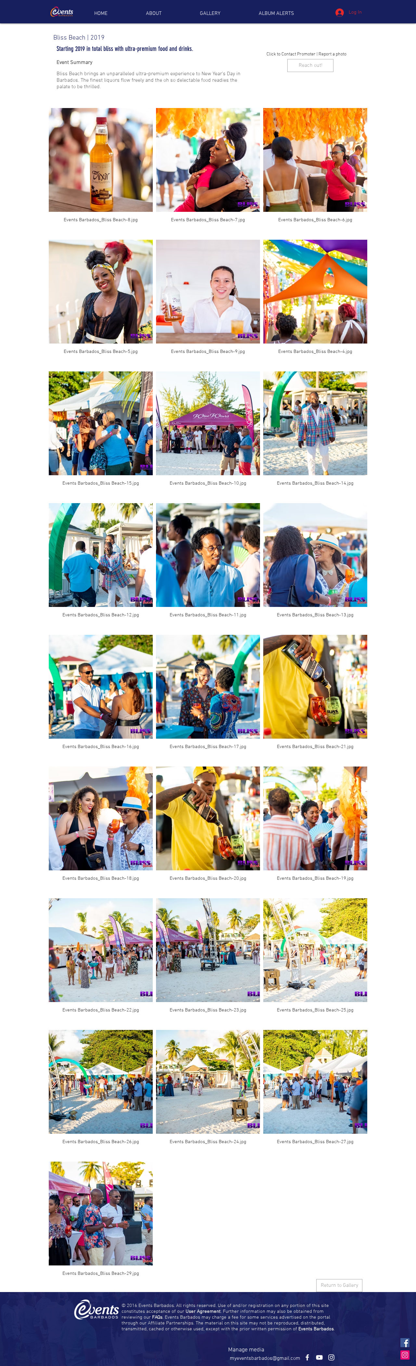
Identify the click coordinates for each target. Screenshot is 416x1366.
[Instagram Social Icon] (405, 1355)
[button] (276, 14)
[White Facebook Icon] (307, 1357)
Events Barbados (316, 1329)
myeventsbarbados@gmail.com (265, 1358)
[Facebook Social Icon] (405, 1342)
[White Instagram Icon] (331, 1357)
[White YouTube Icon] (319, 1357)
